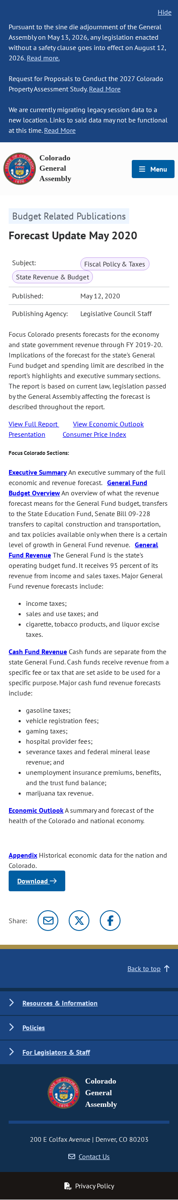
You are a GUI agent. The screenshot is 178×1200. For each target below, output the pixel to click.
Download (33, 881)
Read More (105, 89)
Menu (158, 169)
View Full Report (34, 424)
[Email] (48, 920)
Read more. (43, 57)
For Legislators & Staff (56, 1052)
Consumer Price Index (94, 434)
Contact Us (94, 1156)
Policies (33, 1027)
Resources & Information (60, 1003)
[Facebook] (110, 920)
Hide (165, 12)
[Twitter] (79, 920)
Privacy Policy (94, 1185)
